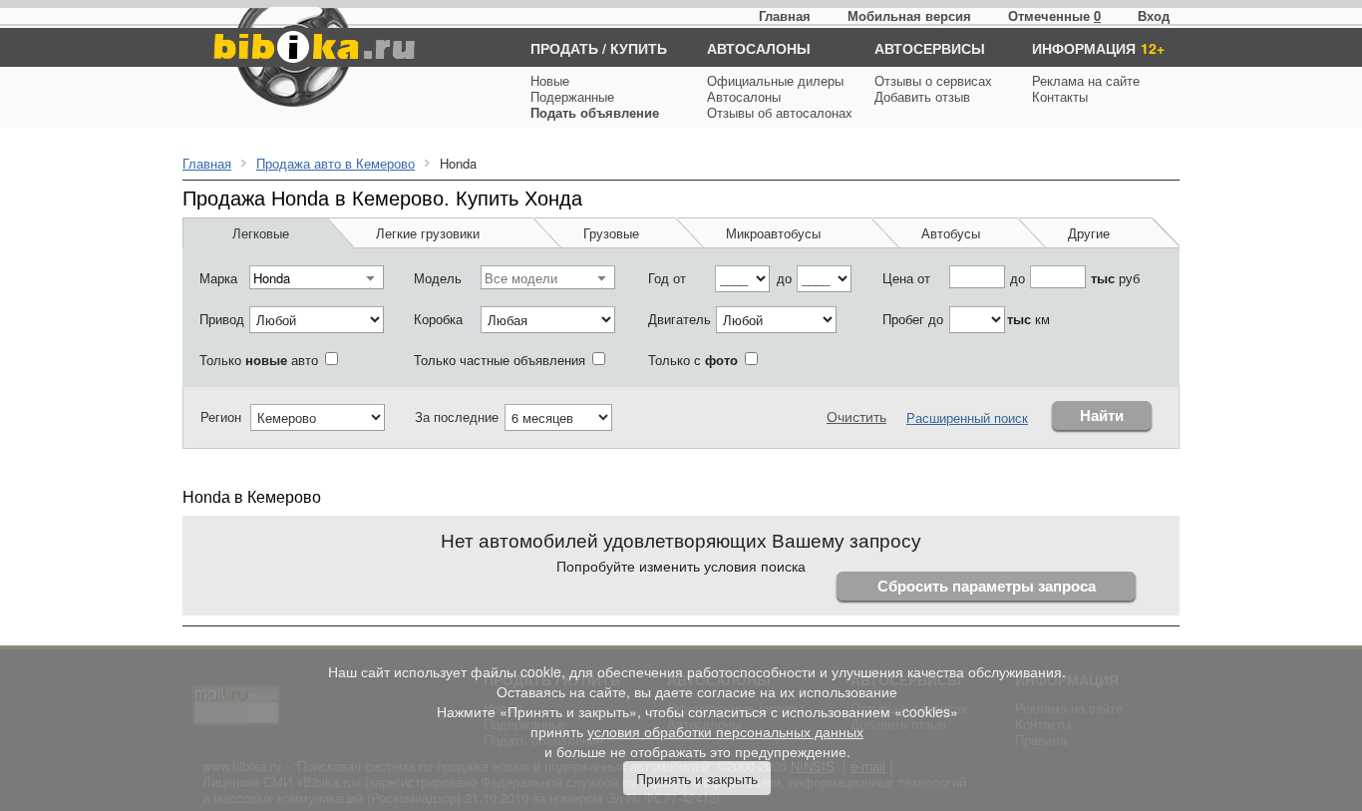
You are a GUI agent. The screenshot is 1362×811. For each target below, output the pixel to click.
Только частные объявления (499, 359)
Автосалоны (744, 96)
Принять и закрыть (697, 778)
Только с (693, 359)
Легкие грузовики (428, 232)
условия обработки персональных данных (725, 731)
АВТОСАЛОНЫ (759, 48)
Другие (1089, 232)
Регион (220, 416)
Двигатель (679, 318)
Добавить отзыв (922, 96)
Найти (1102, 415)
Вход (1154, 15)
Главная (785, 15)
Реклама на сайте (1086, 80)
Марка (218, 277)
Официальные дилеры (775, 80)
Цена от (906, 277)
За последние (457, 416)
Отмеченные (1049, 15)
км (1028, 318)
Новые (549, 80)
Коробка (438, 318)
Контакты (1060, 96)
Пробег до (912, 318)
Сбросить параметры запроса (986, 586)
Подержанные (572, 96)
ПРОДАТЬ (564, 48)
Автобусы (950, 232)
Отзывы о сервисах (933, 80)
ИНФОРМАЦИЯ (1084, 48)
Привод (221, 318)
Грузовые (611, 232)
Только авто (258, 359)
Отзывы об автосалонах (779, 112)
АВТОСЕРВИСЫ (929, 48)
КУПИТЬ (638, 48)
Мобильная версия (909, 15)
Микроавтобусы (773, 232)
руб (1115, 277)
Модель (438, 277)
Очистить (856, 416)
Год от (667, 277)
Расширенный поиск (967, 417)
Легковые (260, 232)
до (784, 277)
